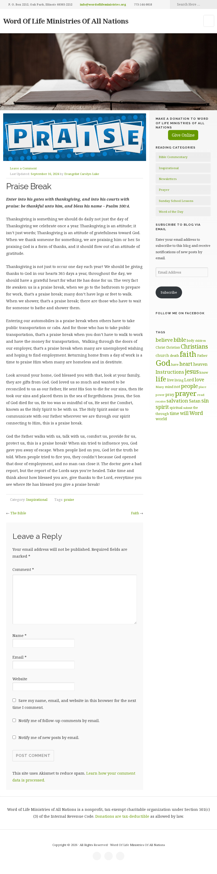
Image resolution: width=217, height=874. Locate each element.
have (175, 364)
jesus (192, 371)
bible (180, 339)
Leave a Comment (23, 168)
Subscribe (169, 292)
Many (160, 387)
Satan (195, 401)
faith (188, 354)
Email (19, 657)
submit (187, 408)
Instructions (170, 372)
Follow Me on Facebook (180, 313)
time (174, 413)
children (200, 341)
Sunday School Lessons (176, 201)
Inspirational (36, 499)
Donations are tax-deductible (122, 816)
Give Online (183, 135)
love (199, 379)
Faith (135, 513)
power (160, 395)
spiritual (176, 407)
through (162, 413)
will (184, 413)
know (204, 372)
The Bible (18, 513)
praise (69, 499)
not (177, 386)
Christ (160, 347)
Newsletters (168, 179)
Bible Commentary (173, 157)
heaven (200, 364)
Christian (173, 347)
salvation (177, 400)
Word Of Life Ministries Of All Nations (65, 21)
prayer (186, 393)
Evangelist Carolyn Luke (81, 174)
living (179, 380)
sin (205, 400)
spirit (162, 406)
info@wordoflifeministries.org (103, 4)
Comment (23, 569)
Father (202, 355)
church (162, 355)
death (174, 355)
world (161, 418)
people (189, 386)
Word (196, 413)
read (200, 395)
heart (185, 363)
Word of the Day (171, 212)
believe (164, 339)
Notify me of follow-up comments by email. (59, 720)
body (190, 340)
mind (169, 386)
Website (19, 678)
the (195, 407)
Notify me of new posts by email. (49, 737)
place (202, 387)
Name (19, 635)
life (161, 378)
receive (161, 401)
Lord (189, 380)
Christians (194, 346)
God (163, 363)
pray (169, 394)
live (170, 379)
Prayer (164, 190)
